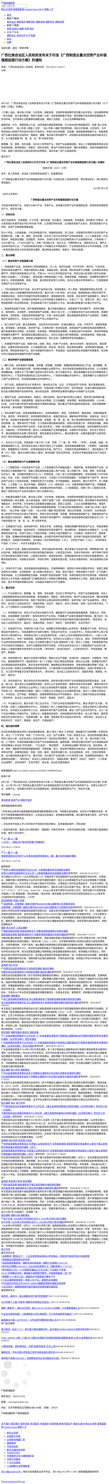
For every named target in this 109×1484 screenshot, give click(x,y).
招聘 (9, 42)
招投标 (15, 29)
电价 (32, 29)
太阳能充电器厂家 (16, 1439)
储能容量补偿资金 (20, 1032)
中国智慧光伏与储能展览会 (20, 1456)
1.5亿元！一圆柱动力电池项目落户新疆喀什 (23, 842)
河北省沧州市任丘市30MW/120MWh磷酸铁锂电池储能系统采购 (34, 1283)
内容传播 (53, 1424)
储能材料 (30, 22)
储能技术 (49, 22)
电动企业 (11, 22)
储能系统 (40, 22)
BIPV (41, 9)
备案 (21, 29)
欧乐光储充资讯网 (16, 1450)
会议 (9, 39)
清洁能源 (5, 800)
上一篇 (14, 839)
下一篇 (14, 852)
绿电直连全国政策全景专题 (16, 1259)
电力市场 (13, 965)
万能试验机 (12, 1446)
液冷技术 (10, 928)
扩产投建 (30, 35)
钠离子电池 (26, 800)
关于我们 (5, 1424)
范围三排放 (18, 900)
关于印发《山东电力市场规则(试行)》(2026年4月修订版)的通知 (32, 1222)
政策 (9, 29)
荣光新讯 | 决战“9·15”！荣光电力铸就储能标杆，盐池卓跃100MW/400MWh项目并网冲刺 (45, 1329)
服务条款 (25, 1424)
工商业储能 (21, 928)
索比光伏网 (6, 9)
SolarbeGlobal (31, 9)
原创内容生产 (66, 1424)
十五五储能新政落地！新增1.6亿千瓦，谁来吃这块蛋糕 (29, 1280)
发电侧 (4, 965)
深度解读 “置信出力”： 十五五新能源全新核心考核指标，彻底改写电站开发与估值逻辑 (45, 1256)
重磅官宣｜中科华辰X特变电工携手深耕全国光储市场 (28, 1352)
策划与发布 (79, 1424)
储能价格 (15, 1215)
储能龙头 (11, 35)
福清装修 (11, 1443)
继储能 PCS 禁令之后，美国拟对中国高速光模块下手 (28, 1276)
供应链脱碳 (6, 900)
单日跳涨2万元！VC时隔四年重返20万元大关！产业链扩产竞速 (34, 1270)
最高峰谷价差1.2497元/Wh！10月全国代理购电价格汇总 (29, 1320)
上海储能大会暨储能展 (18, 1466)
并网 (26, 29)
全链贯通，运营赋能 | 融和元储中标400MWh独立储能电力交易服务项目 (37, 907)
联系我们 (15, 1424)
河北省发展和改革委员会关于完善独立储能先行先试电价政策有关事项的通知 (39, 1076)
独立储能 (5, 1070)
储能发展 (34, 1032)
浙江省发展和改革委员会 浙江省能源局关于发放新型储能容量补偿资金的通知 (40, 1002)
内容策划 (44, 1424)
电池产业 (15, 800)
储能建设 (15, 996)
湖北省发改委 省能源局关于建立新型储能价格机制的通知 (29, 1188)
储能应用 (59, 22)
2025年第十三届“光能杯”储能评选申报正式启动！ (26, 1302)
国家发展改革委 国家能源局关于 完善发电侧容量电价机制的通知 (33, 934)
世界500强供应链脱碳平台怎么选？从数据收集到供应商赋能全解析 (34, 873)
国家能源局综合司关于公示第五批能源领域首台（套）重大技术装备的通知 (38, 856)
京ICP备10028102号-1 (11, 1472)
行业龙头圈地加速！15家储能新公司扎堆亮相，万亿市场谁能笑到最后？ (37, 1314)
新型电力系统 (25, 1140)
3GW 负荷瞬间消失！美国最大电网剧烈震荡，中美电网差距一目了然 (36, 1273)
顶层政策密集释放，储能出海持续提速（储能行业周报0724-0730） (35, 1263)
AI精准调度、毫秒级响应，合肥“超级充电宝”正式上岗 (28, 1346)
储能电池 (21, 22)
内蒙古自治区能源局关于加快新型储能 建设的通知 (26, 972)
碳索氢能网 (18, 9)
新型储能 (5, 996)
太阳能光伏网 (13, 1436)
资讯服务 (34, 1424)
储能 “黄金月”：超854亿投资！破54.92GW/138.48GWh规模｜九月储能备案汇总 (40, 1308)
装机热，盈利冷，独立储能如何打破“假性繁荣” (25, 1296)
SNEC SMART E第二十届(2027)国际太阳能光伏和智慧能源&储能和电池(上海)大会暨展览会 (46, 1338)
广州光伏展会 (13, 1462)
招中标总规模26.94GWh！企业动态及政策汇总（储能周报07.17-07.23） (37, 1266)
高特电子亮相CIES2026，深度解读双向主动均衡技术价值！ (31, 1358)
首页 (9, 15)
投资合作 (21, 35)
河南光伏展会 (13, 1459)
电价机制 (13, 1140)
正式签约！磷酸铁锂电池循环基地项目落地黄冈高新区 (30, 1287)
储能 (3, 928)
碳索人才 (48, 9)
